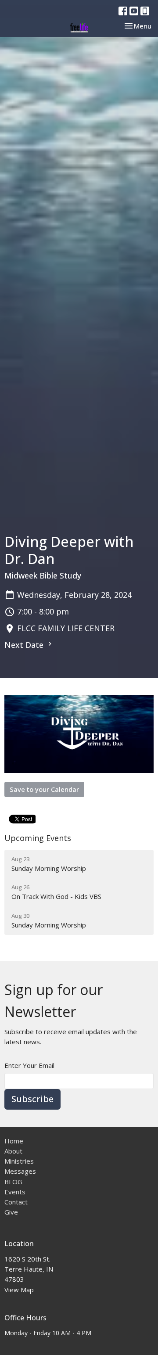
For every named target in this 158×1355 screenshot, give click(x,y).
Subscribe (32, 1099)
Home (13, 1140)
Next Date (25, 645)
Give (11, 1212)
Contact (16, 1201)
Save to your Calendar (44, 789)
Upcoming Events (37, 838)
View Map (19, 1289)
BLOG (13, 1181)
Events (14, 1191)
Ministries (19, 1161)
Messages (20, 1171)
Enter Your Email (29, 1065)
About (13, 1151)
